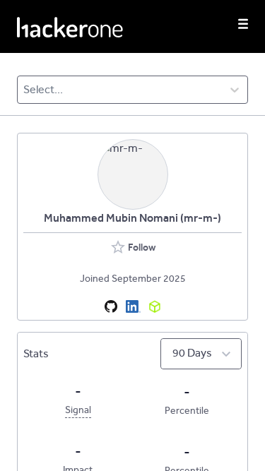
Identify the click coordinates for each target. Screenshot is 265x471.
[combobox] (24, 89)
